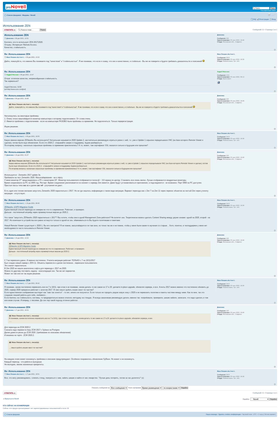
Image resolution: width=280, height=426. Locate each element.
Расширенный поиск (268, 10)
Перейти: (246, 399)
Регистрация (264, 19)
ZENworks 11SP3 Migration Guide (18, 207)
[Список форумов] (16, 6)
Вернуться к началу (275, 50)
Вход (274, 19)
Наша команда (211, 414)
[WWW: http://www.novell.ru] (218, 82)
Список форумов (14, 15)
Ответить (6, 29)
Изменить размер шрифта (273, 14)
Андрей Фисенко (12, 75)
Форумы (25, 15)
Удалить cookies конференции (229, 414)
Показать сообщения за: (101, 388)
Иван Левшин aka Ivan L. (15, 57)
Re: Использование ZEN (17, 54)
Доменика (10, 38)
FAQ (254, 19)
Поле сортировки (134, 388)
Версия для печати (269, 14)
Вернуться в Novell (12, 399)
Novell (32, 15)
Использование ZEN (16, 25)
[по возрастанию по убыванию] (175, 388)
